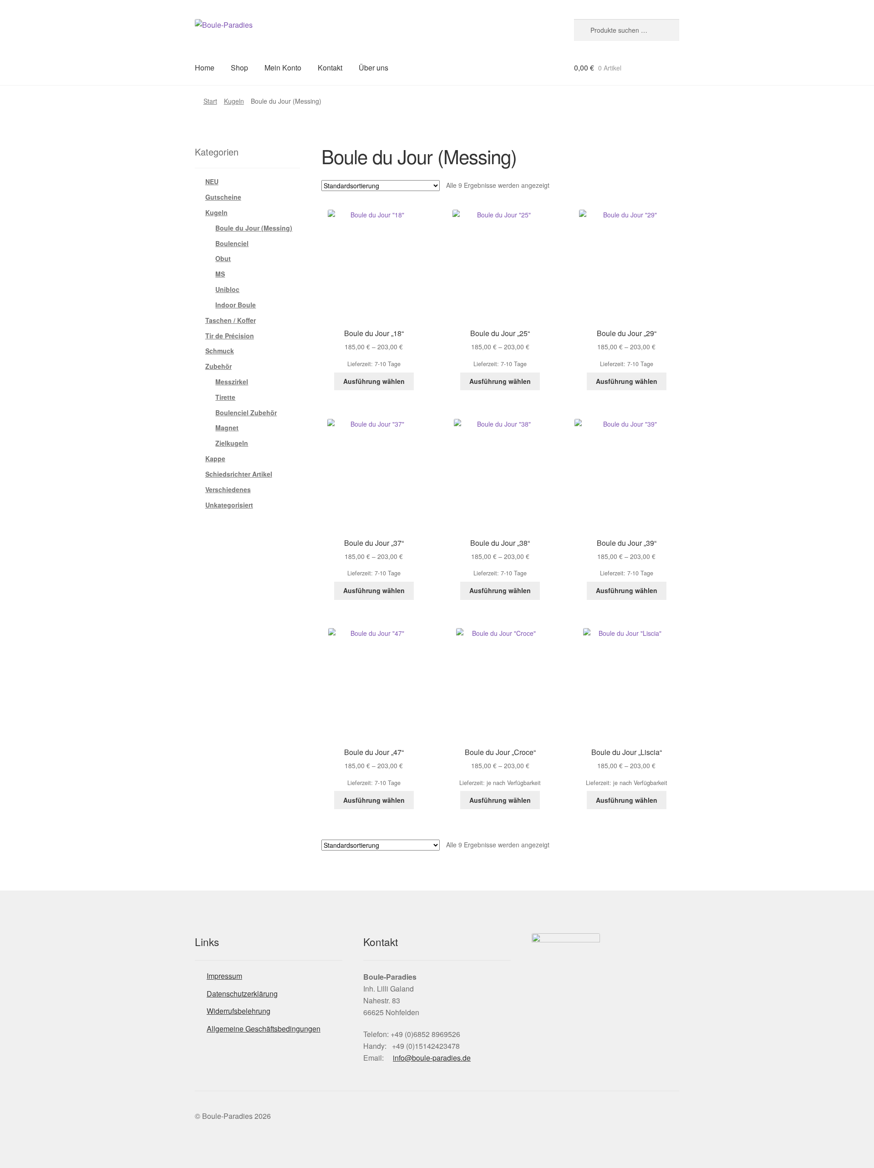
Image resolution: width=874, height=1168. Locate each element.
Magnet (227, 427)
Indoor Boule (235, 304)
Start (210, 101)
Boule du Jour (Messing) (253, 227)
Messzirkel (231, 381)
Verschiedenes (228, 489)
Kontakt (330, 67)
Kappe (215, 458)
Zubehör (218, 366)
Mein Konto (282, 67)
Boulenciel (232, 243)
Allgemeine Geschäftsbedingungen (263, 1028)
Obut (223, 258)
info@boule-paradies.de (432, 1057)
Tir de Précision (229, 335)
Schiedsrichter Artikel (238, 473)
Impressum (224, 976)
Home (204, 67)
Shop (239, 67)
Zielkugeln (231, 443)
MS (220, 273)
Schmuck (219, 350)
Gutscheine (223, 196)
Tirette (225, 397)
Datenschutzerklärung (242, 993)
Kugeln (234, 101)
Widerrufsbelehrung (238, 1011)
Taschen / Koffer (230, 320)
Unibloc (227, 289)
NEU (211, 181)
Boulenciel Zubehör (246, 412)
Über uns (373, 67)
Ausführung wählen (374, 381)
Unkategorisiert (229, 504)
